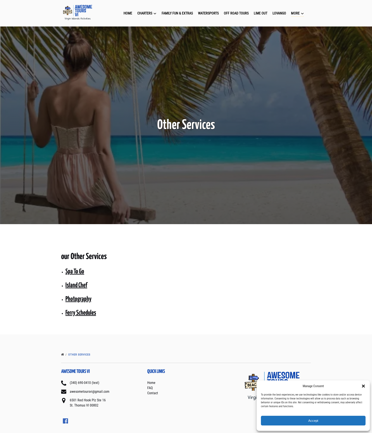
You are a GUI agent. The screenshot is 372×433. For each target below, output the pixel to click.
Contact (152, 393)
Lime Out (260, 13)
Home (128, 13)
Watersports (208, 13)
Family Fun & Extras (177, 13)
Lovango (279, 13)
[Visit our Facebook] (65, 421)
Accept (313, 420)
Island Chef (76, 285)
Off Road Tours (236, 13)
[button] (363, 386)
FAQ (150, 388)
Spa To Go (74, 271)
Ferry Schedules (80, 313)
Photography (78, 299)
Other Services (79, 354)
